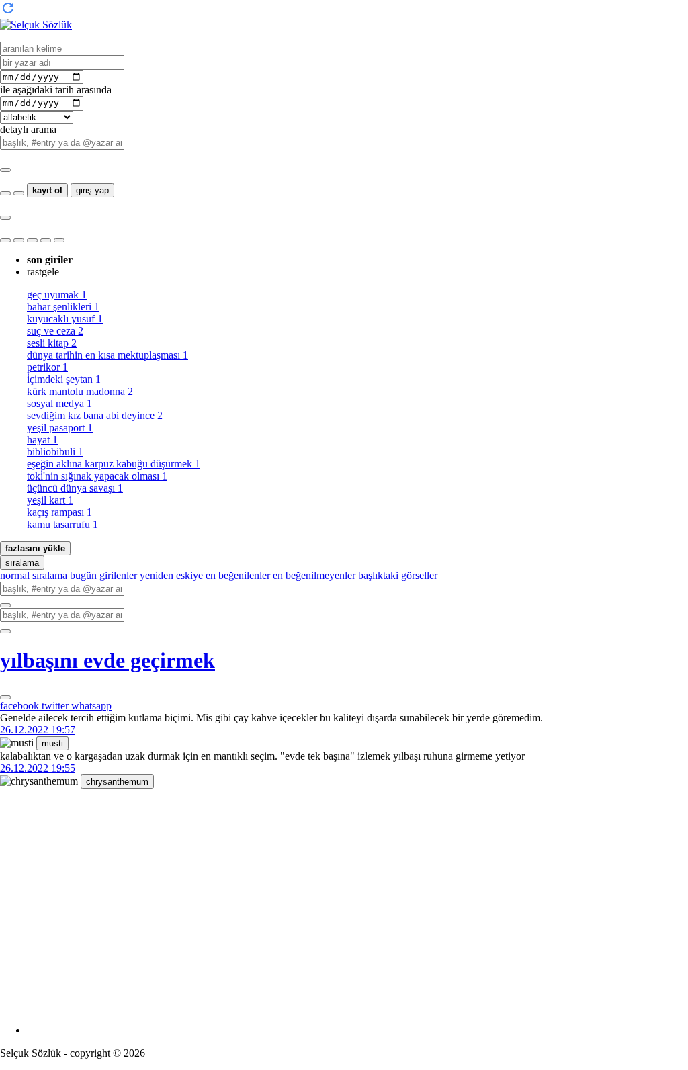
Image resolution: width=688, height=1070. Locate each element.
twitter (56, 705)
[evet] (5, 605)
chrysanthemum (117, 781)
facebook (21, 705)
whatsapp (91, 705)
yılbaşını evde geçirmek (107, 660)
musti (52, 743)
